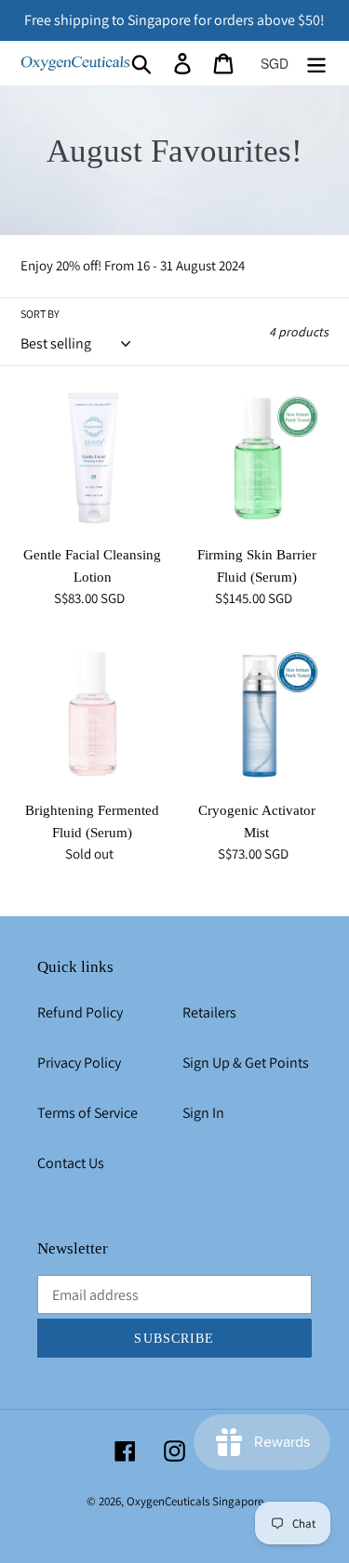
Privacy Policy (79, 1062)
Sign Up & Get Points (245, 1062)
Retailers (209, 1012)
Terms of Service (87, 1113)
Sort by (40, 314)
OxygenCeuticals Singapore (195, 1501)
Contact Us (70, 1163)
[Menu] (316, 64)
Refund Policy (80, 1012)
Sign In (203, 1113)
